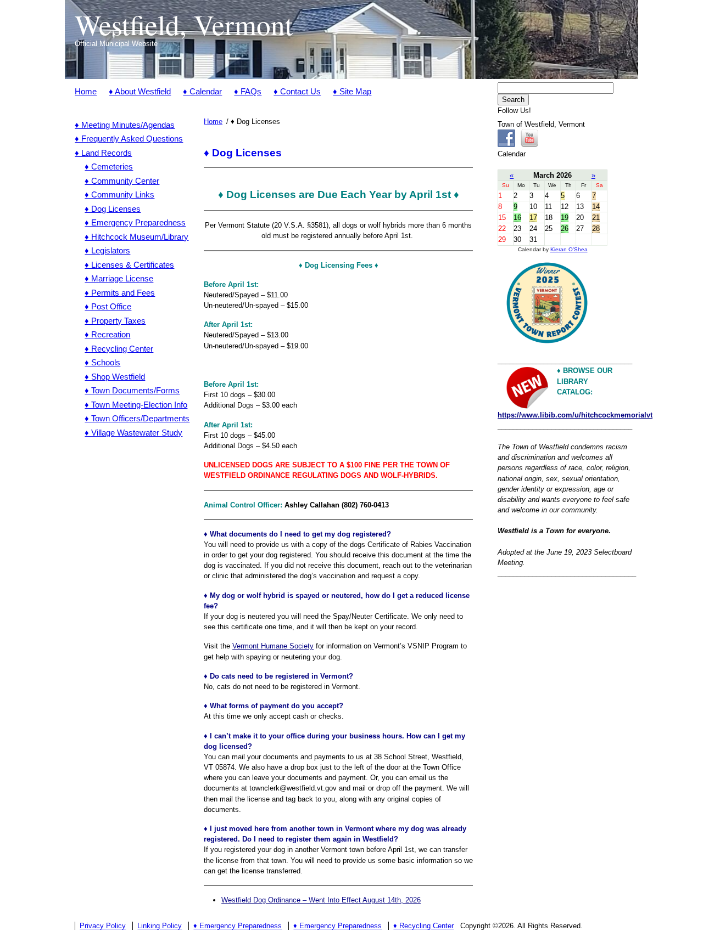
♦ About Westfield (140, 91)
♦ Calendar (202, 91)
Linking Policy (159, 926)
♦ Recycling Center (119, 348)
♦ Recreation (107, 334)
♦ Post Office (108, 306)
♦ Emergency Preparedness (135, 222)
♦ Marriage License (119, 278)
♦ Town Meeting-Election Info (136, 404)
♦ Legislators (107, 250)
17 (533, 217)
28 (596, 228)
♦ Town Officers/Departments (137, 418)
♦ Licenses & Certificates (129, 264)
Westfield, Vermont (184, 24)
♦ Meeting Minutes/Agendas (125, 124)
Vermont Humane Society (273, 646)
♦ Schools (102, 362)
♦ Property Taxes (115, 320)
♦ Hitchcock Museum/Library (136, 236)
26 (564, 228)
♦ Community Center (122, 180)
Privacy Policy (103, 926)
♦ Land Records (103, 152)
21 (596, 217)
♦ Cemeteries (109, 166)
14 (596, 206)
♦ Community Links (119, 194)
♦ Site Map (352, 91)
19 (564, 217)
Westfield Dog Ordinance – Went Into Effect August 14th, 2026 (321, 900)
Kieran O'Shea (569, 249)
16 (517, 217)
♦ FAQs (247, 91)
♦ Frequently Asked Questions (129, 138)
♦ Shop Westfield (115, 376)
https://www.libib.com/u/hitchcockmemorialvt (575, 415)
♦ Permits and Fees (120, 292)
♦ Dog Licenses (113, 208)
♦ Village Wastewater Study (133, 432)
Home (86, 91)
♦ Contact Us (297, 91)
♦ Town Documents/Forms (132, 390)
